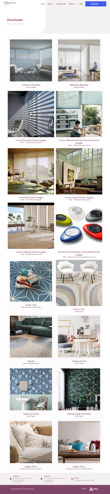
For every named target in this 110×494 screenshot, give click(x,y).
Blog (81, 4)
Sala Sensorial (61, 4)
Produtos (72, 4)
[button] (31, 114)
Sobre (50, 4)
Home (43, 4)
